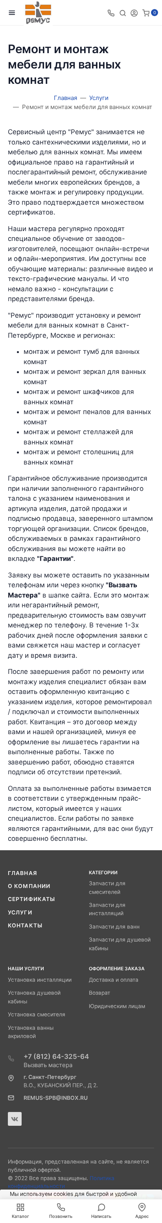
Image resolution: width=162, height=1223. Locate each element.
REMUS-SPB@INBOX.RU (56, 1098)
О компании (29, 886)
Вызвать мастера (48, 1065)
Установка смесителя (36, 1014)
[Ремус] (38, 13)
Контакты (25, 925)
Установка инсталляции (40, 980)
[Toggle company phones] (110, 13)
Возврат (99, 993)
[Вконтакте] (15, 1119)
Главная (22, 873)
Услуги (20, 912)
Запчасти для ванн (114, 926)
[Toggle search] (122, 13)
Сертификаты (31, 899)
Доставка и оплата (113, 980)
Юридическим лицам (117, 1006)
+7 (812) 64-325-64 (56, 1056)
